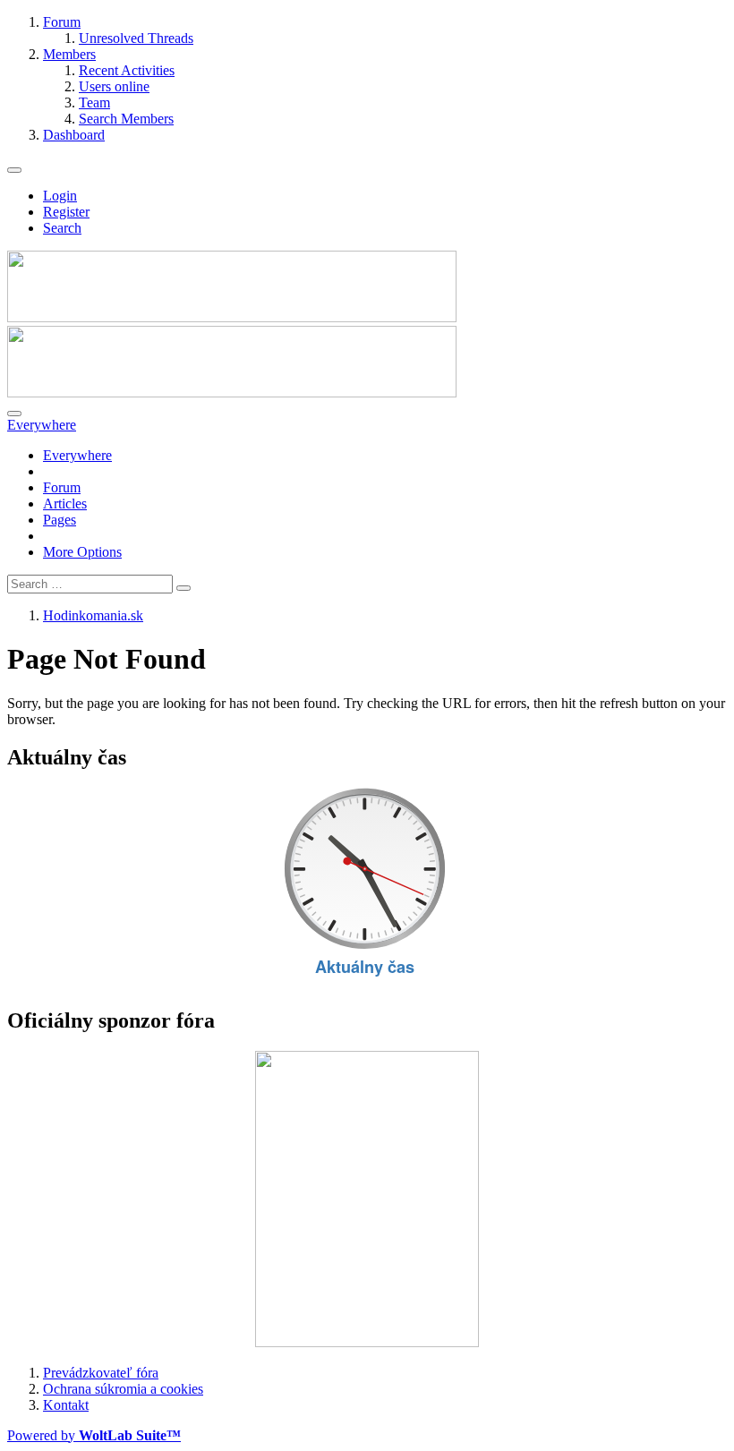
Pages (59, 519)
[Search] (14, 413)
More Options (82, 551)
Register (66, 211)
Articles (65, 503)
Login (60, 195)
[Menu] (14, 170)
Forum (62, 487)
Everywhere (77, 455)
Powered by (94, 1435)
